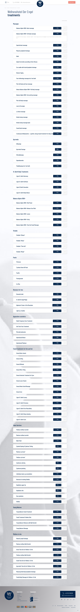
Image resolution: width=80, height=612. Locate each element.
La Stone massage (20, 111)
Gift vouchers (34, 598)
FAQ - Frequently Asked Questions (22, 600)
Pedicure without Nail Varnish (23, 555)
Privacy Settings (73, 607)
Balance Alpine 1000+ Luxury (23, 214)
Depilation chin (20, 490)
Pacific (18, 273)
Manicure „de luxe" (20, 452)
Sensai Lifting (19, 359)
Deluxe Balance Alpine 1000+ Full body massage (27, 89)
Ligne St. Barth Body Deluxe (23, 193)
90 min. (56, 106)
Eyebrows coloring (20, 463)
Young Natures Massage (22, 528)
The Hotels (8, 7)
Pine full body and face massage (24, 84)
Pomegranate (19, 278)
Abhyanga (18, 144)
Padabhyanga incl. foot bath (23, 166)
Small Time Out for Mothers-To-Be (24, 560)
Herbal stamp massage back (23, 122)
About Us (18, 595)
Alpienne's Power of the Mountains (24, 305)
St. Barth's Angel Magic (21, 300)
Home (5, 7)
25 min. (56, 28)
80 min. (56, 84)
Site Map (66, 605)
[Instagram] (68, 600)
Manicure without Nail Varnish (23, 544)
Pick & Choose (19, 596)
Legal (74, 605)
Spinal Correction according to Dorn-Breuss (26, 62)
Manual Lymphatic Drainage (23, 51)
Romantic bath (19, 294)
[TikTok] (71, 600)
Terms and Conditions (60, 605)
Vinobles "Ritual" (20, 252)
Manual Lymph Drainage (22, 538)
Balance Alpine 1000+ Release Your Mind (26, 208)
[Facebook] (65, 600)
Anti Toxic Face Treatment (22, 326)
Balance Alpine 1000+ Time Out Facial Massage (27, 225)
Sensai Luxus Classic (21, 381)
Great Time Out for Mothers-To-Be (24, 549)
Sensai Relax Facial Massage (23, 386)
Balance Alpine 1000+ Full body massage (26, 34)
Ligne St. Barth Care (21, 419)
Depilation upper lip (21, 485)
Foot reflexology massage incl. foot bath (26, 78)
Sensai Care (19, 392)
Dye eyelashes (19, 496)
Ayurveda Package (20, 149)
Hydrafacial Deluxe (20, 337)
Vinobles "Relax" (20, 241)
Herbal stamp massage (22, 117)
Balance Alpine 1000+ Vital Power (24, 203)
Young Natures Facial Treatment (24, 512)
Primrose (18, 262)
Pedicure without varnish (22, 430)
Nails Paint (19, 441)
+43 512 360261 (16, 2)
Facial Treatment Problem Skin (23, 517)
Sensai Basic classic (21, 353)
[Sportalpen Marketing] (78, 610)
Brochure (32, 593)
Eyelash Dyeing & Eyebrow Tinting (24, 446)
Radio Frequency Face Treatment (24, 321)
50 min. (56, 33)
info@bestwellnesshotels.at (26, 2)
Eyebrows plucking (20, 468)
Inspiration (19, 599)
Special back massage (21, 45)
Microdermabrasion (21, 332)
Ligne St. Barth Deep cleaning (23, 414)
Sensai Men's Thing (20, 370)
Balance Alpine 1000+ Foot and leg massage (26, 95)
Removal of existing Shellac (23, 479)
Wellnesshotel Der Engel (13, 7)
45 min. (56, 294)
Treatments (18, 7)
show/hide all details (64, 20)
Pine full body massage (22, 100)
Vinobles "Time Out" (21, 246)
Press (32, 595)
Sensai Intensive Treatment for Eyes (25, 375)
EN (55, 605)
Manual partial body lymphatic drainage (25, 572)
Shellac (18, 501)
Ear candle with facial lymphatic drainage (26, 67)
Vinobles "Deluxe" (20, 235)
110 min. (56, 214)
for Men (18, 284)
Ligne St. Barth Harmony (22, 176)
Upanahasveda (20, 160)
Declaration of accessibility (65, 607)
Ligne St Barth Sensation (22, 187)
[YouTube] (74, 600)
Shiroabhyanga (20, 155)
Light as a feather (20, 311)
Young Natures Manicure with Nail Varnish (26, 523)
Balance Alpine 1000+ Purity (23, 219)
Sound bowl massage (21, 128)
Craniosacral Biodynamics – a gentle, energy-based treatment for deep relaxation (36, 134)
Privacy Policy (70, 605)
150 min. (56, 299)
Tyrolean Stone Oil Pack (22, 267)
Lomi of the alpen (20, 106)
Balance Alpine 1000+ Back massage (25, 28)
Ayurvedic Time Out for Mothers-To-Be (25, 566)
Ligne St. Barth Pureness (22, 403)
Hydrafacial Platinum (21, 343)
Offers (18, 597)
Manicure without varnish (22, 435)
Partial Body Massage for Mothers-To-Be (26, 577)
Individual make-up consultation (24, 474)
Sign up (34, 600)
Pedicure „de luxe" (20, 457)
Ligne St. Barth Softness (22, 181)
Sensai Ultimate (20, 364)
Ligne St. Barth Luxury (21, 397)
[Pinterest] (62, 600)
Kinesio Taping (19, 73)
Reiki (17, 56)
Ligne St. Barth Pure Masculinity (24, 408)
